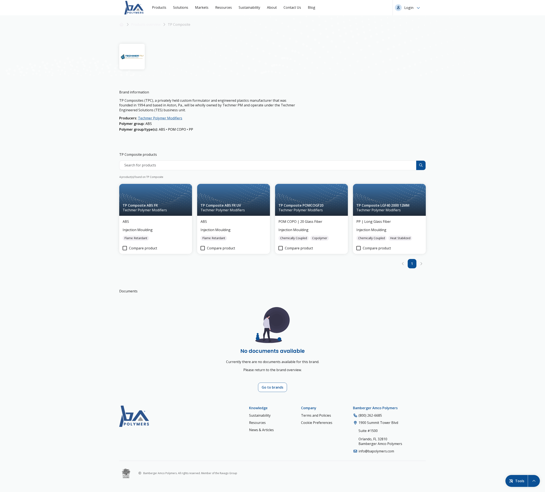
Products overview (146, 24)
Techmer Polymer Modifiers (160, 118)
